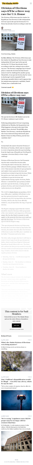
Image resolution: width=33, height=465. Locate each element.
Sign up (16, 459)
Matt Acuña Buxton (6, 29)
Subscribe (16, 325)
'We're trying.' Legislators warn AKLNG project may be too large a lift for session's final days (16, 421)
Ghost (24, 461)
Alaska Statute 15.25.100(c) (17, 192)
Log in (22, 329)
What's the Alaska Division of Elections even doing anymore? (15, 343)
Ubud (27, 461)
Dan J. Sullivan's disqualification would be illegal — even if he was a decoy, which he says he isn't (16, 382)
